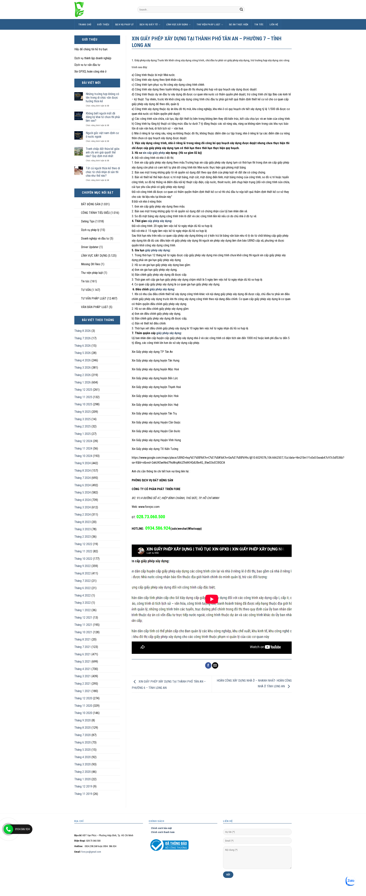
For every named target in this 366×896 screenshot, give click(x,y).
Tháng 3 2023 (82, 529)
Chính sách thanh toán (162, 832)
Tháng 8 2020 (82, 727)
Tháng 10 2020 (83, 713)
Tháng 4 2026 (82, 360)
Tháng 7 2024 (82, 478)
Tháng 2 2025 (82, 426)
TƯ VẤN (86, 290)
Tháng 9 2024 (82, 463)
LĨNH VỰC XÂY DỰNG (177, 24)
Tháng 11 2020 (83, 706)
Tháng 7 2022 (82, 581)
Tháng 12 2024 (83, 441)
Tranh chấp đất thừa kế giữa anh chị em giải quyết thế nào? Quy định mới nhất (102, 152)
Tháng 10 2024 (83, 456)
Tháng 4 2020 (82, 757)
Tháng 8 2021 (82, 639)
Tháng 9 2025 (82, 412)
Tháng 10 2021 (83, 632)
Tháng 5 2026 (82, 353)
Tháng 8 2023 (82, 522)
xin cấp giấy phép (154, 153)
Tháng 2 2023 (82, 536)
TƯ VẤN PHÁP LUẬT (93, 298)
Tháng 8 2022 (82, 573)
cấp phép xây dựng (159, 221)
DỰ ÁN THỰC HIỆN (238, 24)
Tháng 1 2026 (82, 382)
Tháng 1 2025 (82, 434)
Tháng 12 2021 (83, 617)
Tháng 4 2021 (82, 669)
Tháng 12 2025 (83, 389)
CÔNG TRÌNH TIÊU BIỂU (95, 213)
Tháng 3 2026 (82, 367)
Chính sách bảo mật (160, 828)
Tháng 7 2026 (82, 338)
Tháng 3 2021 (82, 676)
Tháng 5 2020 (82, 749)
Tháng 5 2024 (82, 492)
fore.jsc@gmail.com (91, 851)
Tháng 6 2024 (82, 485)
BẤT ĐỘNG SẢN (90, 204)
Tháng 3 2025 (82, 419)
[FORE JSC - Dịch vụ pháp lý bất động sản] (103, 9)
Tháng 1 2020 (82, 779)
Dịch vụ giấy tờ (149, 24)
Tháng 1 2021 (82, 691)
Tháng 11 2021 (83, 625)
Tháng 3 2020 (82, 764)
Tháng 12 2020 (83, 698)
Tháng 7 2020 (82, 735)
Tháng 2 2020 (82, 772)
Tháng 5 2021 (82, 661)
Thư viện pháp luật (209, 24)
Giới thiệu (103, 24)
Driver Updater (90, 247)
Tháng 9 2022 (82, 566)
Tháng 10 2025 (83, 404)
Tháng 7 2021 (82, 647)
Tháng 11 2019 (83, 794)
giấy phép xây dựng (157, 250)
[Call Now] (8, 829)
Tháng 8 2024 (82, 470)
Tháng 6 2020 (82, 742)
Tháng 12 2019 (83, 786)
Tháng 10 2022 (83, 559)
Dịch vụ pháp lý (124, 24)
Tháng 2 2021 (82, 683)
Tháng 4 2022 (82, 595)
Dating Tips (88, 221)
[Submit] (241, 9)
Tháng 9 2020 (82, 720)
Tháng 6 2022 (82, 588)
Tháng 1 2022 (82, 610)
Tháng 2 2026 (82, 375)
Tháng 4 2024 (82, 500)
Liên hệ (274, 24)
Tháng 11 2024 (83, 448)
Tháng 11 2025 (83, 397)
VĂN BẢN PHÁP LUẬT (94, 307)
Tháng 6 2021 (82, 654)
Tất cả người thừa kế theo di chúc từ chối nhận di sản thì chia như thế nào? (103, 171)
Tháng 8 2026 (82, 331)
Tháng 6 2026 (82, 345)
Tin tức (259, 24)
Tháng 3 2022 (82, 603)
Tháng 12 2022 (83, 544)
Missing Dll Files (90, 264)
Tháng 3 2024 (82, 507)
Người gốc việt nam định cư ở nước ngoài (102, 134)
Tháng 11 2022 (83, 551)
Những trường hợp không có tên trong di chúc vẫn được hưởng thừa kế (102, 97)
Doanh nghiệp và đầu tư (95, 238)
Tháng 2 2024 (82, 514)
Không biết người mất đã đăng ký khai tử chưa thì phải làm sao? (103, 117)
